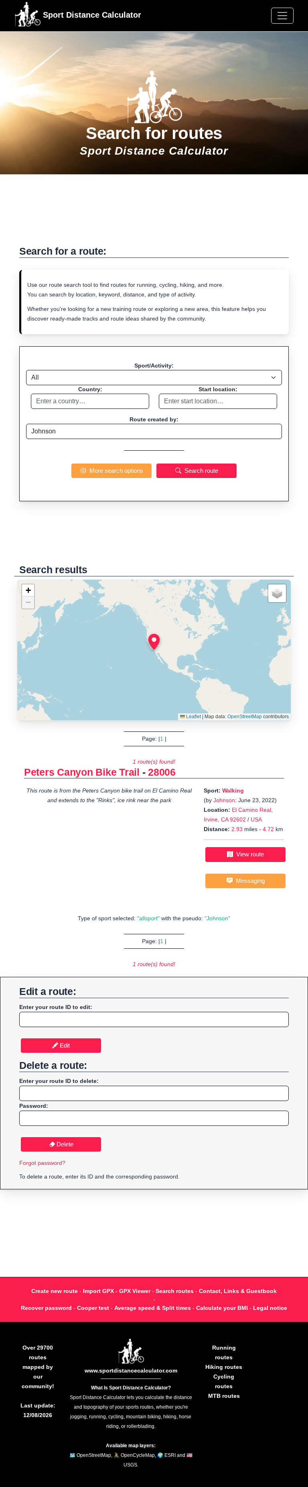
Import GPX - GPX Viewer (116, 1291)
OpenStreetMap (244, 716)
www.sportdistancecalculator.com (131, 1370)
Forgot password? (42, 1163)
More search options (114, 470)
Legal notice (270, 1308)
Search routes (175, 1291)
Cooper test (93, 1308)
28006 (162, 772)
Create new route (54, 1291)
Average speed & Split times (152, 1308)
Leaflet (193, 716)
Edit (64, 1045)
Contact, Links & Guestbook (238, 1291)
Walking (233, 790)
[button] (154, 642)
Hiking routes (223, 1367)
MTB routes (224, 1396)
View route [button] (248, 854)
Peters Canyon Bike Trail (82, 772)
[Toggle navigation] (282, 16)
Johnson (224, 800)
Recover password (46, 1308)
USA (256, 819)
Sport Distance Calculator (91, 14)
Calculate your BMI (222, 1308)
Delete (64, 1144)
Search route (199, 470)
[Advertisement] (154, 214)
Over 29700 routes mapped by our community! (38, 1366)
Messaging (249, 880)
